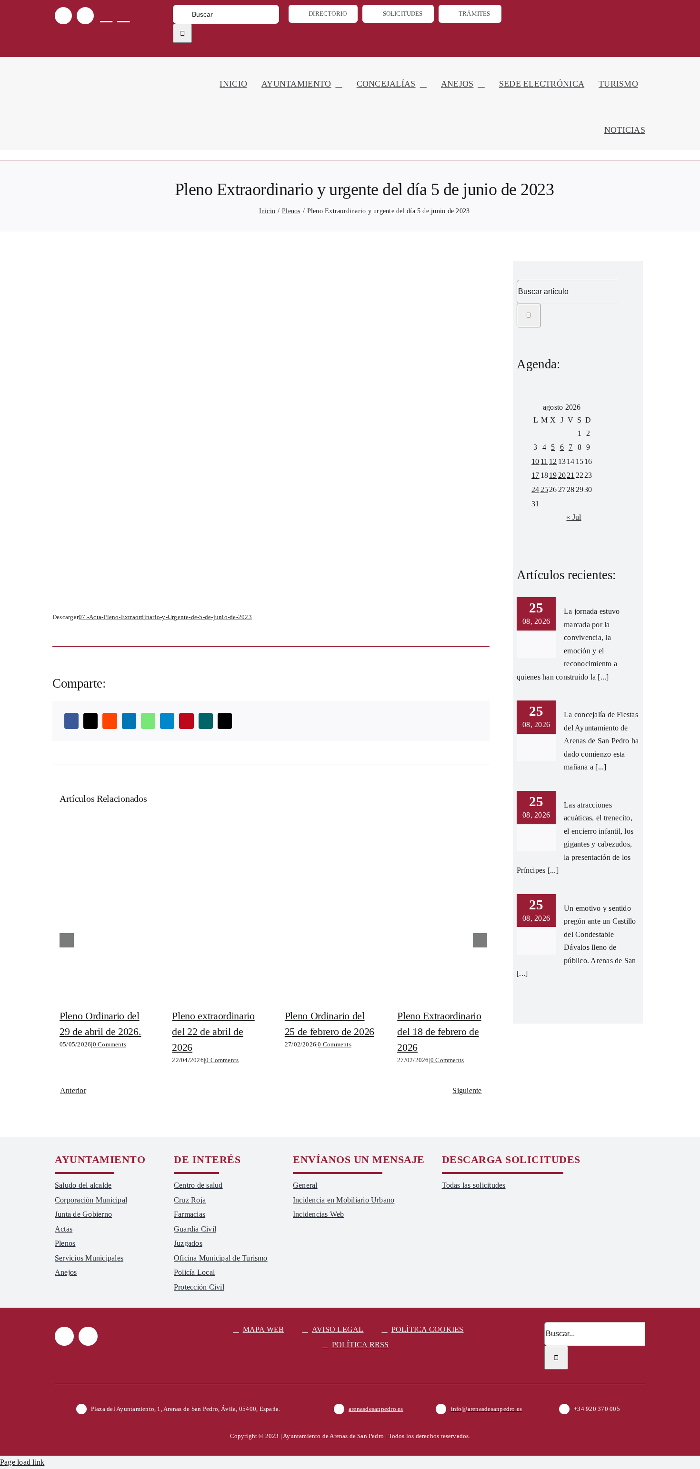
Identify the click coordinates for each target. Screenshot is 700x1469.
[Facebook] (71, 720)
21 (570, 475)
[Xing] (205, 720)
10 (535, 461)
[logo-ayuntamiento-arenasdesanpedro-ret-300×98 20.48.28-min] (115, 66)
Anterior (73, 1090)
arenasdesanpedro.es (376, 1408)
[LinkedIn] (129, 720)
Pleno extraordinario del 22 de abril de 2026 (217, 908)
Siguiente (466, 1090)
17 (535, 475)
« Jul (573, 517)
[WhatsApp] (148, 720)
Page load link (22, 1462)
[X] (90, 720)
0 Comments (109, 1044)
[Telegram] (167, 720)
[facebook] (63, 15)
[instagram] (85, 15)
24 (535, 489)
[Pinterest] (186, 720)
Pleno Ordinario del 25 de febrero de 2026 (329, 908)
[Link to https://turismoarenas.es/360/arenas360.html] (123, 15)
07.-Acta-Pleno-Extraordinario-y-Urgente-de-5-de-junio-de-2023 (165, 617)
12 (553, 461)
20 (562, 475)
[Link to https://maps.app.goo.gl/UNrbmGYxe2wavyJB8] (106, 15)
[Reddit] (109, 720)
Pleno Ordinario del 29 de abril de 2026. (104, 908)
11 (544, 461)
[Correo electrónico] (224, 720)
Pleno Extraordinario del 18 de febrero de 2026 (441, 908)
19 (553, 475)
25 (544, 489)
